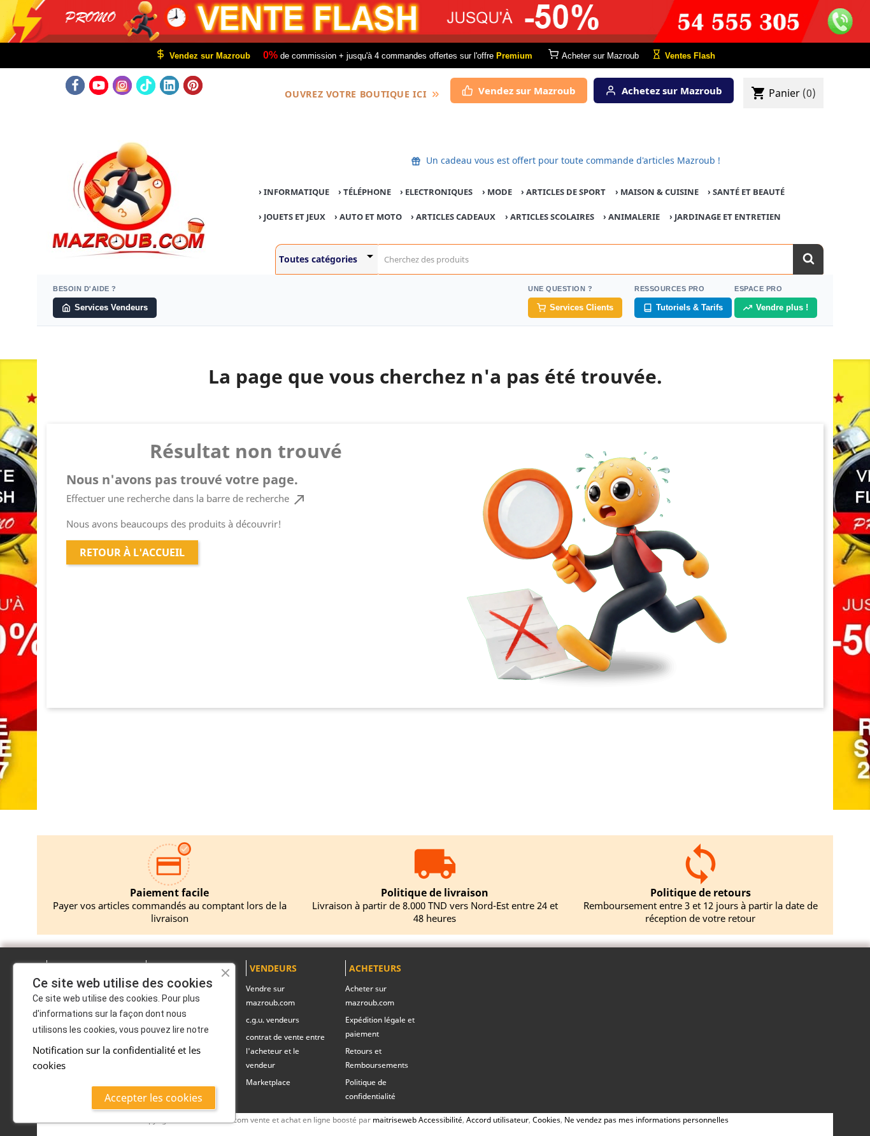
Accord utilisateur (497, 1119)
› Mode (497, 192)
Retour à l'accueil (132, 552)
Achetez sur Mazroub (672, 90)
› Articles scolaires (549, 216)
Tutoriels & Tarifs (689, 307)
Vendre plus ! (782, 307)
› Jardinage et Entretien (725, 216)
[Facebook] (75, 85)
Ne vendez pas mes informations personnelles (646, 1119)
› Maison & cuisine (657, 192)
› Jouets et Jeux (292, 216)
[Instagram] (122, 85)
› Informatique (294, 192)
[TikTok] (145, 85)
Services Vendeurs (111, 307)
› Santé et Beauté (746, 192)
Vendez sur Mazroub (527, 90)
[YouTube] (98, 85)
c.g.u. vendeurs (272, 1019)
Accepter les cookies (153, 1098)
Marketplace (268, 1082)
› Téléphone (364, 192)
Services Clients (581, 307)
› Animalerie (631, 216)
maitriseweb (395, 1119)
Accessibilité (440, 1119)
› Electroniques (436, 192)
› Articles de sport (563, 192)
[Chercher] (808, 259)
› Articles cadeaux (453, 216)
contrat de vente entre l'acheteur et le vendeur (285, 1051)
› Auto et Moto (368, 216)
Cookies (546, 1119)
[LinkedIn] (169, 85)
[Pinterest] (193, 85)
